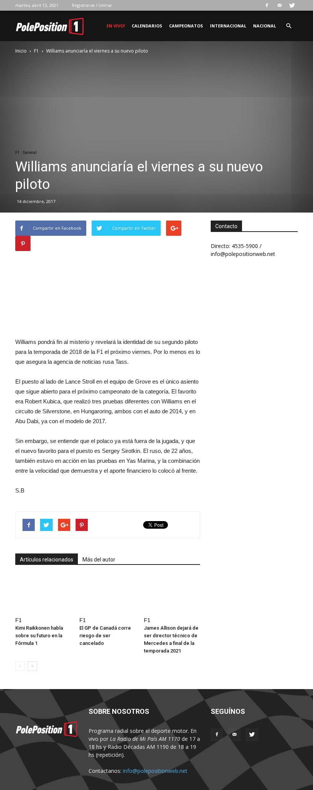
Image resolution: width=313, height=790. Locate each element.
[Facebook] (267, 5)
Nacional (264, 26)
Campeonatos (186, 26)
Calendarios (147, 26)
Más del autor (98, 560)
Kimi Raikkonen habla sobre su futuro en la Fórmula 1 (39, 635)
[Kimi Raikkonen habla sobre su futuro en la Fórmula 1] (43, 594)
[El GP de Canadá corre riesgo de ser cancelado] (107, 594)
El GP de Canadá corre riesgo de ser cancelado (105, 635)
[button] (288, 26)
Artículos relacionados (46, 560)
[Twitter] (292, 5)
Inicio (21, 51)
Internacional (228, 26)
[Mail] (279, 5)
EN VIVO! (115, 26)
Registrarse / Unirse (92, 5)
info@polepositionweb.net (155, 770)
